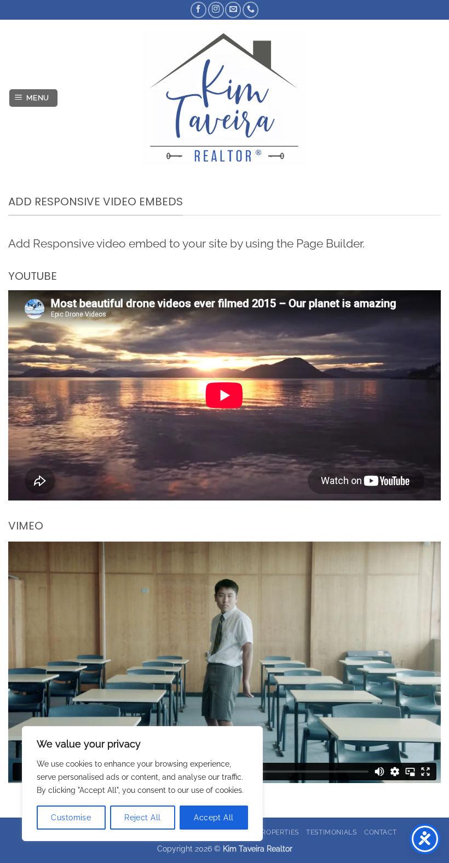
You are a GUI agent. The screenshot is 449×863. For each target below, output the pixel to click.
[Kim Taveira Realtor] (224, 98)
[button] (33, 98)
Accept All (213, 817)
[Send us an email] (233, 10)
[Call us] (250, 10)
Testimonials (331, 832)
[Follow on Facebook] (198, 10)
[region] (142, 783)
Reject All (142, 817)
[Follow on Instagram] (216, 10)
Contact (380, 832)
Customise (71, 817)
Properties (278, 832)
